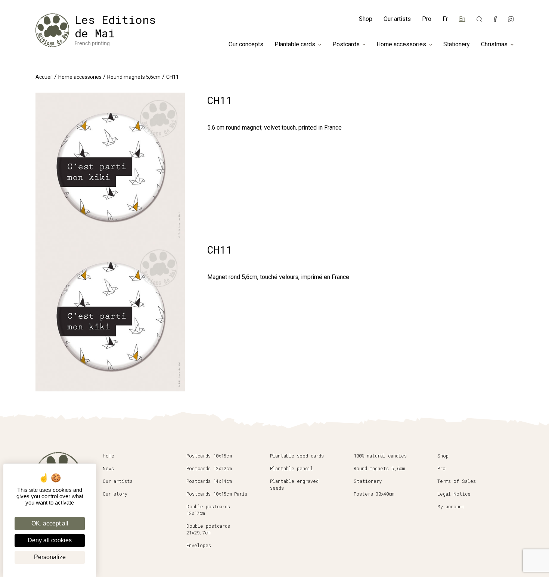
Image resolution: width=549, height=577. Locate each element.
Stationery (456, 44)
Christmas (494, 44)
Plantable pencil (291, 468)
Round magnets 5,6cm (134, 77)
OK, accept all (49, 523)
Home (108, 456)
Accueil (44, 77)
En (462, 18)
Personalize (50, 557)
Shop (365, 18)
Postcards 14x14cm (209, 481)
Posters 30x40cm (374, 494)
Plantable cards (294, 44)
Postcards (346, 44)
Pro (426, 18)
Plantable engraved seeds (294, 484)
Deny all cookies (50, 540)
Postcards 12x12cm (209, 468)
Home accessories (401, 44)
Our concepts (246, 44)
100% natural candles (380, 456)
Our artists (397, 18)
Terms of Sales (456, 481)
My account (451, 506)
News (108, 468)
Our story (115, 494)
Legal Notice (454, 494)
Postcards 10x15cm (209, 456)
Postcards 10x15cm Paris (216, 494)
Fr (445, 18)
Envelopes (198, 545)
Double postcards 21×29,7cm (208, 529)
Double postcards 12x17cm (208, 509)
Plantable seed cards (297, 456)
